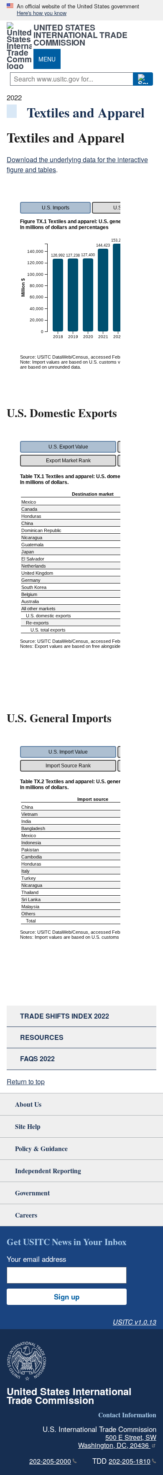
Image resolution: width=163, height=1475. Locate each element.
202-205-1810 (129, 1461)
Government (32, 1192)
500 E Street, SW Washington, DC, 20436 (117, 1441)
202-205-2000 (50, 1461)
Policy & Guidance (41, 1148)
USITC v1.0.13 (134, 1322)
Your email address (36, 1259)
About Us (28, 1104)
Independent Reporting (48, 1170)
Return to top (26, 1081)
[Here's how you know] (81, 10)
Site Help (28, 1126)
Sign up (66, 1297)
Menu (47, 59)
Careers (26, 1215)
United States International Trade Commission (80, 34)
